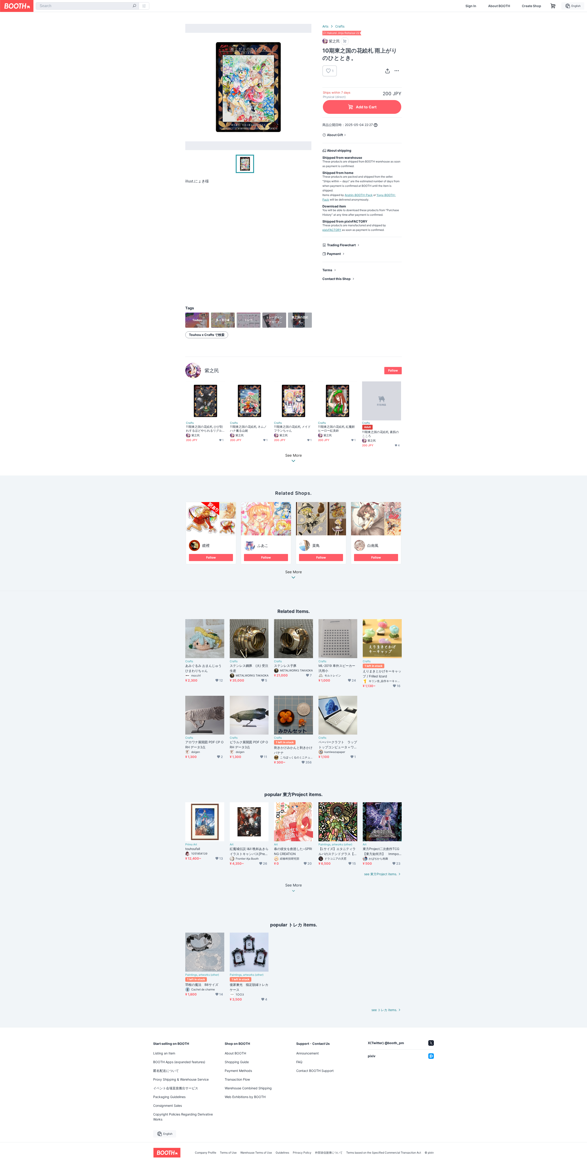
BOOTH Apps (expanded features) (179, 1062)
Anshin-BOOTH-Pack (359, 195)
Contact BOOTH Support (315, 1071)
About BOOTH (499, 6)
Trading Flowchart (341, 245)
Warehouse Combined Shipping (248, 1088)
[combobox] (87, 6)
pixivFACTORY (331, 230)
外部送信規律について (329, 1152)
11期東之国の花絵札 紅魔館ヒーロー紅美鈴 (336, 428)
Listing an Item (164, 1053)
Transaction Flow (237, 1079)
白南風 (372, 545)
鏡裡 (206, 545)
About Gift (335, 135)
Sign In (470, 6)
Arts (325, 26)
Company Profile (205, 1152)
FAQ (299, 1062)
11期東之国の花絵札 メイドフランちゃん (292, 428)
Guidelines (282, 1152)
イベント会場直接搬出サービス (175, 1088)
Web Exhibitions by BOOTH (245, 1097)
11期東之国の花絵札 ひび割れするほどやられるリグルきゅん (204, 429)
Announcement (307, 1053)
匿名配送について (166, 1071)
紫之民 (212, 370)
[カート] (345, 41)
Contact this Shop (336, 279)
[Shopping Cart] (553, 6)
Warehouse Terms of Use (256, 1152)
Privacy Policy (302, 1152)
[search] (134, 6)
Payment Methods (238, 1071)
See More (293, 572)
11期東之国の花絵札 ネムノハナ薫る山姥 (248, 428)
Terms (327, 270)
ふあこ (262, 545)
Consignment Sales (167, 1105)
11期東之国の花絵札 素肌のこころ (380, 434)
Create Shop (531, 6)
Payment (334, 254)
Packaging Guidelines (169, 1097)
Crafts (339, 26)
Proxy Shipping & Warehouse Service (181, 1079)
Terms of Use (228, 1152)
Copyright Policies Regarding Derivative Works (183, 1116)
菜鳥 (316, 545)
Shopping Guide (237, 1062)
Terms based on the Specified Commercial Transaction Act (383, 1152)
